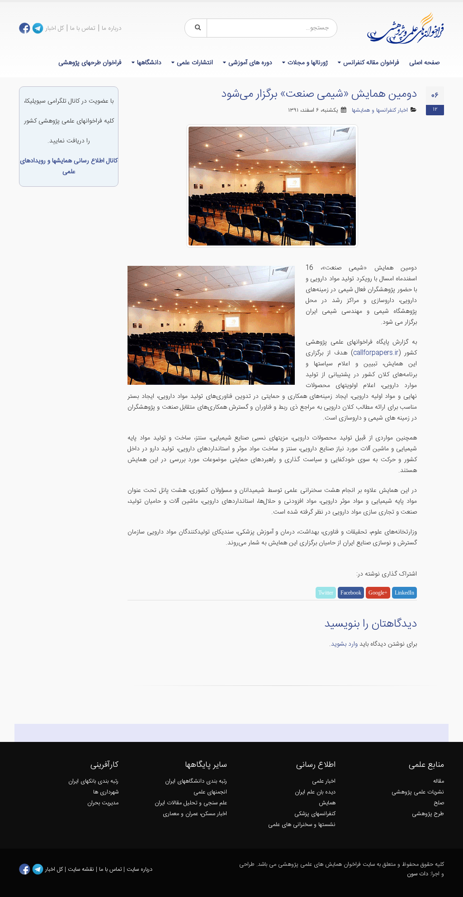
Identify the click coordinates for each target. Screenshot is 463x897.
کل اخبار (54, 28)
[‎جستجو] (196, 28)
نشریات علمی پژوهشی (418, 792)
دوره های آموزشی (250, 62)
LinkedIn (404, 593)
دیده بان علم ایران (315, 792)
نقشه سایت (82, 869)
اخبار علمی (323, 781)
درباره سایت (139, 869)
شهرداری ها (105, 792)
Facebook (350, 593)
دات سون (417, 874)
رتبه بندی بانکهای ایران (93, 781)
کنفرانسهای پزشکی (314, 814)
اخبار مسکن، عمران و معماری (195, 814)
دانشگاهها (149, 62)
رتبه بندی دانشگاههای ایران (196, 781)
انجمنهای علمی (210, 792)
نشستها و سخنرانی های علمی (301, 825)
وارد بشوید (344, 644)
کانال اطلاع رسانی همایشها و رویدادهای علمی (69, 166)
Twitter (325, 593)
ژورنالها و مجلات (308, 62)
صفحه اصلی (424, 62)
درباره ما (112, 28)
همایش (327, 803)
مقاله (438, 781)
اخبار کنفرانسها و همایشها (380, 110)
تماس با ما (82, 28)
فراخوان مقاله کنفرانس (371, 62)
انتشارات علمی (195, 62)
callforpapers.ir (375, 353)
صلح (439, 803)
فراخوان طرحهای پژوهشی (90, 62)
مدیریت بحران (102, 803)
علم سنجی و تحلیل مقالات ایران (191, 803)
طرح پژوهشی (428, 814)
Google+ (378, 593)
